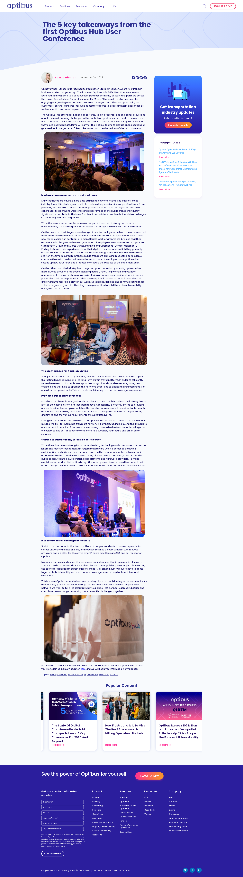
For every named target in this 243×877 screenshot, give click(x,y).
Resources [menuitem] (81, 6)
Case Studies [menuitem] (150, 810)
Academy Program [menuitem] (178, 822)
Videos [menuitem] (147, 814)
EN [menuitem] (114, 6)
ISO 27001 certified (103, 870)
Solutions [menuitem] (65, 6)
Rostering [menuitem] (96, 810)
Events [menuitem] (172, 810)
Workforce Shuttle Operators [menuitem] (128, 807)
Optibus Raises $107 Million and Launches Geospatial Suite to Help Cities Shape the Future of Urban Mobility (67, 731)
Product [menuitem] (49, 6)
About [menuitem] (172, 797)
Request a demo (223, 6)
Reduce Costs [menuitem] (126, 832)
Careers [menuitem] (173, 801)
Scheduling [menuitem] (97, 805)
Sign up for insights (178, 125)
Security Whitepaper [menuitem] (178, 830)
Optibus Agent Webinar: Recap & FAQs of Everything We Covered (177, 151)
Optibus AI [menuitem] (97, 834)
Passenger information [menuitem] (102, 822)
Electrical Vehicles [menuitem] (128, 816)
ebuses (114, 674)
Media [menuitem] (172, 805)
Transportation (58, 674)
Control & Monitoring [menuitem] (101, 830)
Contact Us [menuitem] (174, 814)
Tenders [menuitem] (123, 821)
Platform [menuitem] (96, 797)
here (83, 669)
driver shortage (77, 674)
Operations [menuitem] (97, 814)
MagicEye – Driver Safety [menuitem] (103, 826)
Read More (164, 157)
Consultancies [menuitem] (126, 812)
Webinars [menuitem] (148, 805)
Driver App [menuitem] (97, 818)
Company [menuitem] (98, 6)
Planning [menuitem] (96, 801)
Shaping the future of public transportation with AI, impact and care (174, 729)
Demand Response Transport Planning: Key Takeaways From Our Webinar (178, 183)
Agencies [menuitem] (124, 797)
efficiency (92, 674)
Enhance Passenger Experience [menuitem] (129, 826)
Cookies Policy (84, 870)
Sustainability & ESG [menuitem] (178, 826)
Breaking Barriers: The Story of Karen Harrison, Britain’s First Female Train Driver (120, 729)
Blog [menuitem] (146, 797)
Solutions (104, 674)
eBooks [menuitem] (147, 801)
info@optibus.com (50, 870)
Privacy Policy (69, 870)
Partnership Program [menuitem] (178, 818)
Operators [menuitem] (124, 801)
